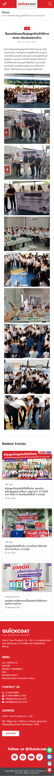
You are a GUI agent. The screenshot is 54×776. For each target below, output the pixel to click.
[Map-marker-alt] (49, 770)
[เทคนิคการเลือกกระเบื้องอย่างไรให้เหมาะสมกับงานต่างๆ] (27, 577)
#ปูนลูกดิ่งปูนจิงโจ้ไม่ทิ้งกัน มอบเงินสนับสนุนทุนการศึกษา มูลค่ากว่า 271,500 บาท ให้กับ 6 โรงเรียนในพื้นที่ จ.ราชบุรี (26, 491)
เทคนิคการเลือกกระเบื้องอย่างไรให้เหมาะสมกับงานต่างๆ (26, 602)
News (11, 484)
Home (4, 16)
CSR (27, 28)
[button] (4, 4)
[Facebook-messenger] (49, 757)
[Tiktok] (39, 757)
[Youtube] (31, 757)
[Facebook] (22, 757)
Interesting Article (12, 596)
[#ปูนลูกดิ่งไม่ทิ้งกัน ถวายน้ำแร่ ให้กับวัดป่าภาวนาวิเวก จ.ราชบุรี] (27, 522)
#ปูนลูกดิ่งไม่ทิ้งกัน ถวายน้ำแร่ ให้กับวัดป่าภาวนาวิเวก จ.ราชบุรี (26, 547)
